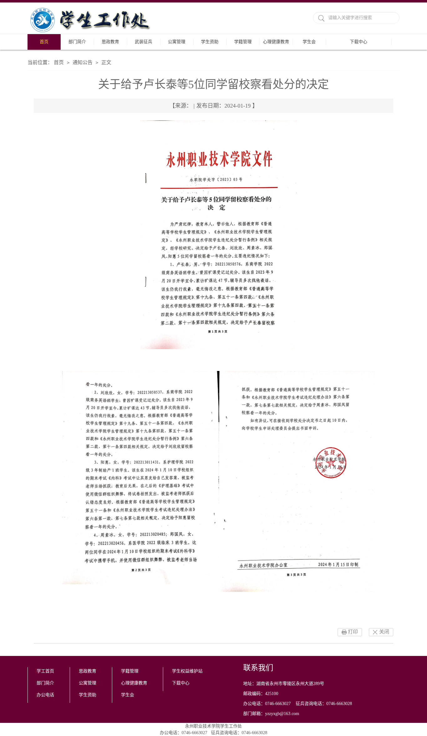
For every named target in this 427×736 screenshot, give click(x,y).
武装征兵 (143, 41)
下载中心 (358, 41)
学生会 (309, 41)
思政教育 (110, 41)
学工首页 (45, 671)
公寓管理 (176, 41)
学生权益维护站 (187, 671)
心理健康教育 (276, 41)
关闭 (384, 631)
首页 (44, 41)
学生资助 (210, 41)
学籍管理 (243, 41)
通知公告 (83, 62)
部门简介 (77, 41)
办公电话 (45, 695)
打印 (353, 631)
